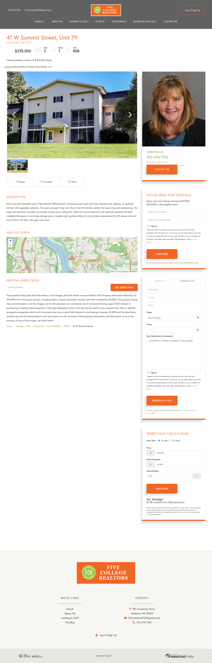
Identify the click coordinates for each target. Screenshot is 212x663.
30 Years (164, 440)
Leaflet (112, 271)
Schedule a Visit (187, 281)
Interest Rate (152, 471)
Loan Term (151, 440)
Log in (188, 10)
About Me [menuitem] (70, 613)
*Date (149, 312)
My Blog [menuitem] (100, 21)
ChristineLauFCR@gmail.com (38, 10)
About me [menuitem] (57, 21)
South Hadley (53, 326)
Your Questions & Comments (160, 336)
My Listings (151, 162)
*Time (149, 324)
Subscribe (162, 253)
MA (28, 326)
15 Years (176, 440)
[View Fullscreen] (10, 251)
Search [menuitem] (39, 21)
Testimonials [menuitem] (119, 21)
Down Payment (153, 459)
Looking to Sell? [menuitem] (79, 21)
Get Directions (124, 287)
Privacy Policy (184, 410)
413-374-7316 (14, 10)
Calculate (162, 488)
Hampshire (38, 326)
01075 (67, 326)
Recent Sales (162, 162)
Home (9, 326)
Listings (19, 326)
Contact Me (162, 169)
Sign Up (196, 10)
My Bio (181, 166)
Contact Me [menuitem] (170, 21)
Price (149, 448)
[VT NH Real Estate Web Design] (179, 656)
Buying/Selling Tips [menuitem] (144, 21)
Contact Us (160, 281)
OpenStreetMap (122, 271)
